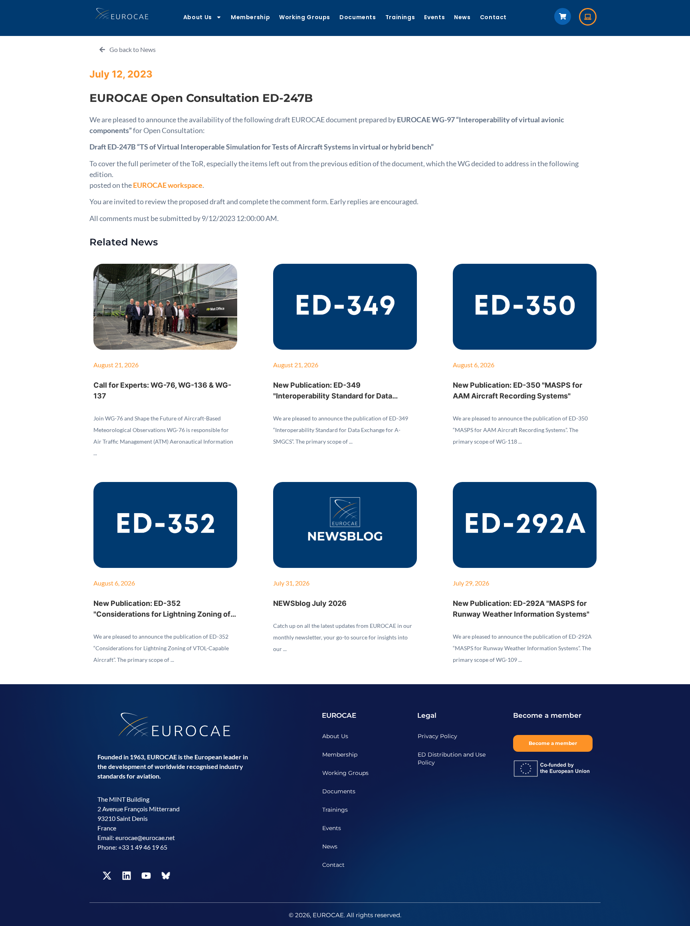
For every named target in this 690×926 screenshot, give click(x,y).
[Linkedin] (126, 875)
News (462, 17)
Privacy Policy (437, 736)
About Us (197, 17)
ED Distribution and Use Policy (452, 758)
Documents (357, 17)
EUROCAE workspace (167, 185)
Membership (250, 17)
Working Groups (304, 17)
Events (434, 17)
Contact (493, 17)
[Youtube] (146, 875)
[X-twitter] (107, 875)
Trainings (400, 17)
